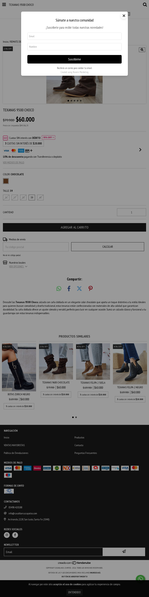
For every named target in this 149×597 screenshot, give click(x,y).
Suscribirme (74, 59)
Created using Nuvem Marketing (74, 72)
